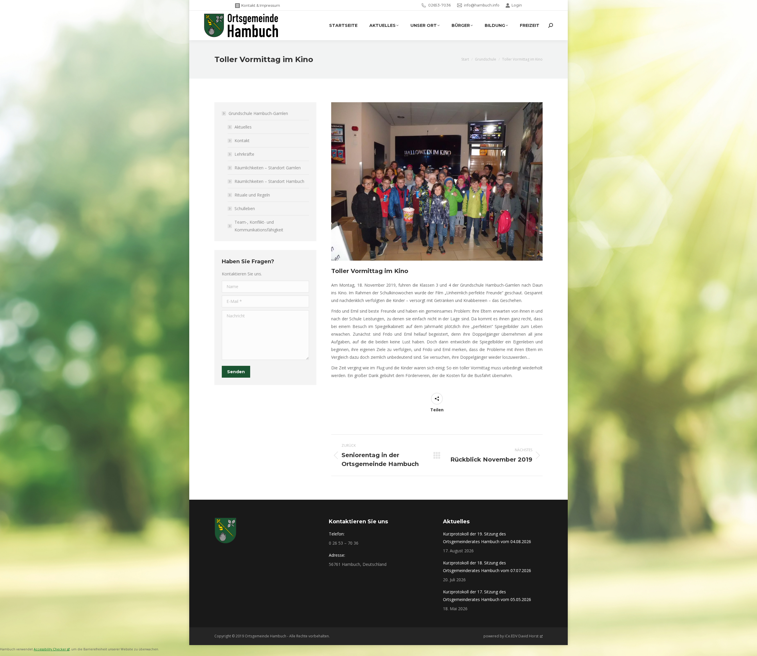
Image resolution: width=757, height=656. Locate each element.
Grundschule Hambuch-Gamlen (258, 113)
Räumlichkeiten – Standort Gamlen (267, 168)
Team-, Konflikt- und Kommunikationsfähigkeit (258, 226)
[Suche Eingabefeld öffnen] (550, 25)
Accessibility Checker (50, 649)
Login (517, 5)
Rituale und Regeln (252, 195)
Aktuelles (243, 127)
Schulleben (244, 208)
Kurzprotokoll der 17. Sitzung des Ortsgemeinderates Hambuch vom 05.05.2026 (487, 595)
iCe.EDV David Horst (521, 636)
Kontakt (242, 140)
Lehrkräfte (244, 154)
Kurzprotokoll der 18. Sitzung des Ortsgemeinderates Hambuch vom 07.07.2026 (487, 566)
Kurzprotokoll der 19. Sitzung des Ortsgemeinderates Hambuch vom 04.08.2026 (487, 537)
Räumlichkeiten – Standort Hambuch (269, 181)
